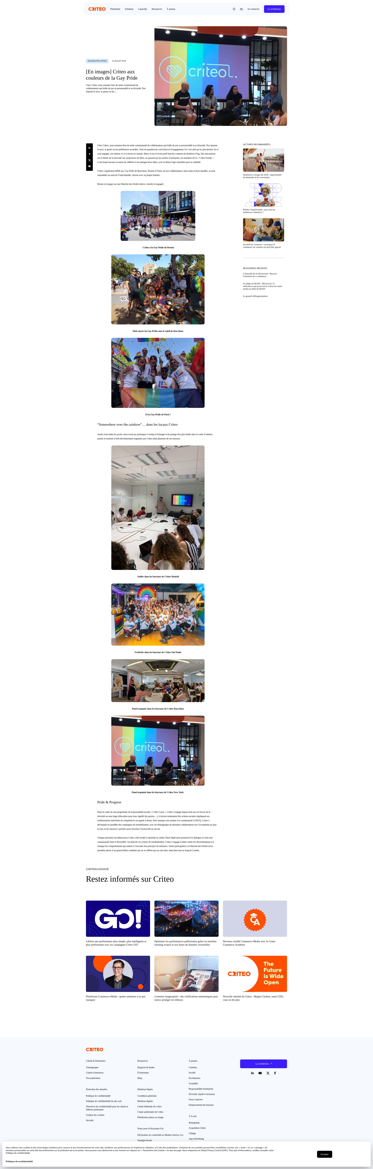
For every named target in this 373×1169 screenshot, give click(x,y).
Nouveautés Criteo (97, 61)
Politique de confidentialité (98, 1096)
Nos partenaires (93, 1078)
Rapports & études (145, 1067)
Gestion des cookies (95, 1115)
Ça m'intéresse (274, 9)
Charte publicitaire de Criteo (150, 1112)
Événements (143, 1072)
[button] (234, 9)
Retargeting (194, 1122)
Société (192, 1072)
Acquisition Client (197, 1128)
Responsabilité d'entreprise (201, 1089)
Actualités (193, 1083)
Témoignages (92, 1067)
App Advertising (196, 1138)
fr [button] (241, 9)
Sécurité (89, 1120)
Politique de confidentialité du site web (104, 1101)
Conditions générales (147, 1096)
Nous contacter (196, 1099)
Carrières (193, 1067)
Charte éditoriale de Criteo (149, 1106)
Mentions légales (145, 1101)
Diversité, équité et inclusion (202, 1094)
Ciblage (192, 1133)
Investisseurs (194, 1078)
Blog (139, 1078)
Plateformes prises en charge (150, 1117)
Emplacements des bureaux (201, 1105)
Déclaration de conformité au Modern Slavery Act (160, 1135)
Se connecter (253, 9)
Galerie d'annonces (94, 1072)
